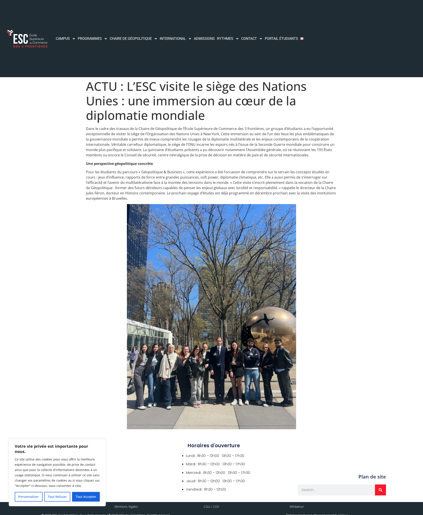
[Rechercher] (380, 489)
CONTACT (249, 39)
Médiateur (297, 506)
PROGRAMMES (90, 39)
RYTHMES (225, 39)
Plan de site (372, 476)
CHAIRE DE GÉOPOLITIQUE (131, 39)
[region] (57, 472)
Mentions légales (126, 506)
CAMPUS (63, 39)
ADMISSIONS (204, 39)
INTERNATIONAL (173, 39)
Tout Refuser (57, 497)
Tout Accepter (86, 497)
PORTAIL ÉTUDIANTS (281, 39)
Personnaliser (28, 497)
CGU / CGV (211, 506)
